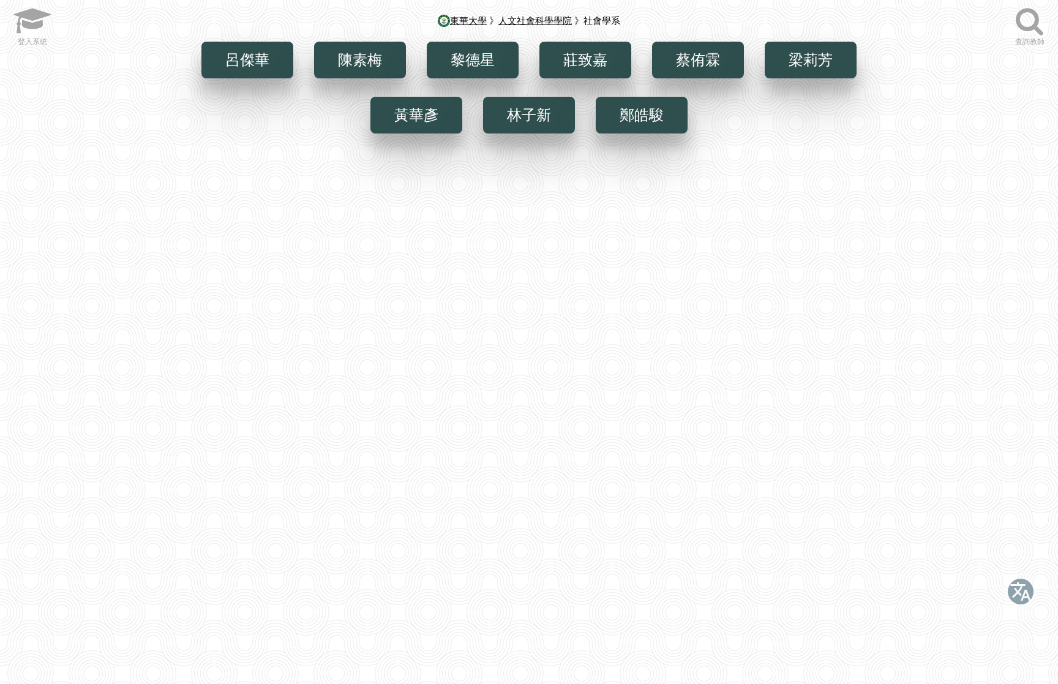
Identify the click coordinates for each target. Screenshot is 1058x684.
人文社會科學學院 (535, 20)
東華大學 (468, 20)
